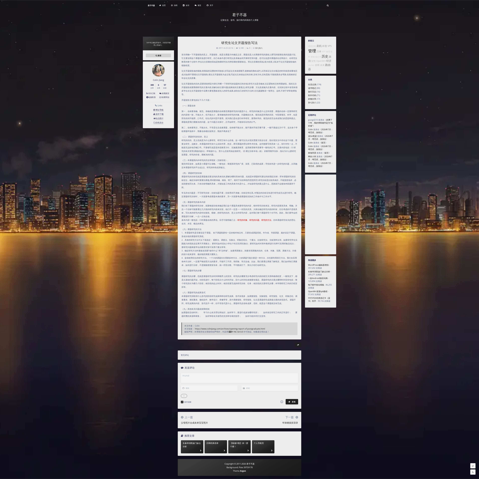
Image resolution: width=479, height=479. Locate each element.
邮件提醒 (187, 402)
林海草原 (312, 152)
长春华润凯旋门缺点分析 (319, 271)
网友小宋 (312, 156)
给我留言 (165, 93)
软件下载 (159, 114)
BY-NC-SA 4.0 (237, 331)
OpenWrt (321, 60)
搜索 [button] (159, 55)
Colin (310, 129)
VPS (330, 46)
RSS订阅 (151, 93)
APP (324, 51)
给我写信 (165, 97)
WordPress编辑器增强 (318, 265)
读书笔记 (312, 88)
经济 (328, 61)
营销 (313, 56)
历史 (325, 56)
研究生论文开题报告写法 (239, 42)
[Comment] (473, 465)
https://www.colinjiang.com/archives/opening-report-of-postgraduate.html (230, 328)
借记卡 (318, 56)
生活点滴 (312, 84)
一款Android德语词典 (318, 278)
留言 (323, 142)
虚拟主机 (312, 46)
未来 (322, 65)
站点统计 (159, 118)
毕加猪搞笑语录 (290, 422)
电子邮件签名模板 (316, 284)
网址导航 (159, 110)
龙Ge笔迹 (312, 136)
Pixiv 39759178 (246, 467)
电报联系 (152, 97)
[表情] (281, 401)
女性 (313, 60)
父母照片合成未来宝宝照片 (194, 422)
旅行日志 (312, 91)
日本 (319, 51)
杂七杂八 (312, 102)
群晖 (317, 65)
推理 (328, 51)
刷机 (319, 46)
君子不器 (151, 5)
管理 (312, 50)
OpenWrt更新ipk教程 (317, 291)
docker (311, 65)
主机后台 (159, 122)
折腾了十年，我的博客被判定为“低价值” (320, 122)
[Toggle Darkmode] (473, 472)
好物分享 (312, 99)
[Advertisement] (320, 214)
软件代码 (312, 95)
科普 (324, 46)
